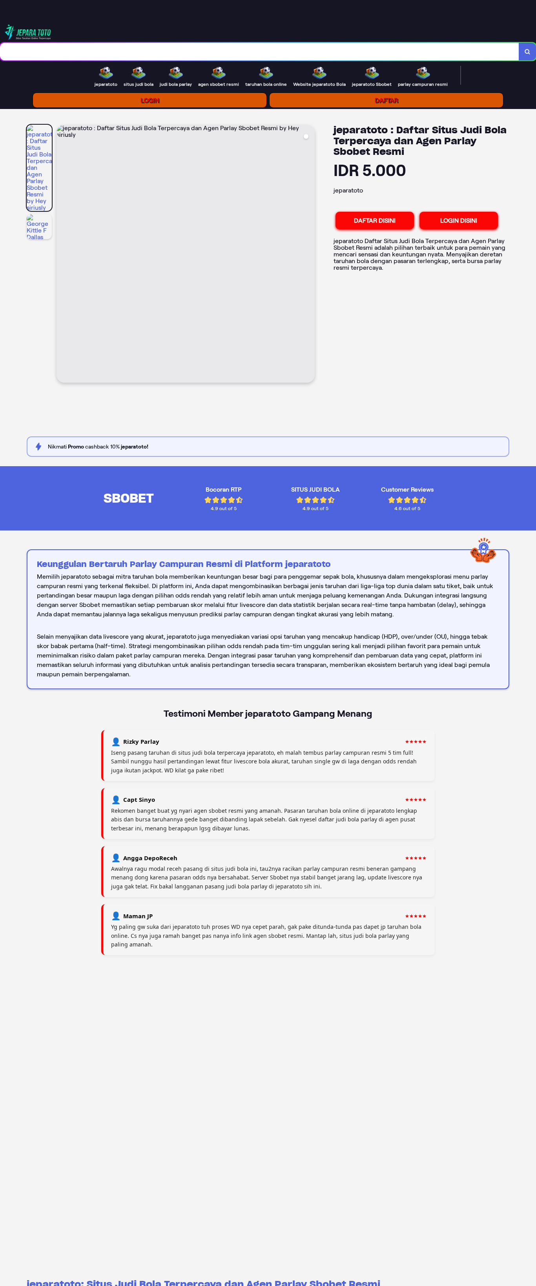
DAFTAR (386, 100)
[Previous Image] (63, 255)
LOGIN (149, 100)
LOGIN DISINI (458, 220)
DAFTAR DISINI (375, 220)
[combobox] (259, 51)
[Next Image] (308, 255)
